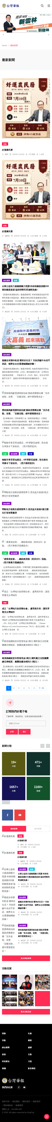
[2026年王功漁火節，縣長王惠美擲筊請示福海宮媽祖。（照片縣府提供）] (25, 998)
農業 (30, 1040)
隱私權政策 (8, 1105)
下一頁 (41, 688)
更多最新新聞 (26, 958)
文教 (30, 454)
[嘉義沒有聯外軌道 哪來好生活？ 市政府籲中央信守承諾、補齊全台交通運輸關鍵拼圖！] (26, 333)
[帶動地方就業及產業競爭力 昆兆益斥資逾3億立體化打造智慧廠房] (26, 494)
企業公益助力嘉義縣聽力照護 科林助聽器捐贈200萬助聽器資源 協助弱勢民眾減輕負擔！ (34, 877)
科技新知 (5, 1061)
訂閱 (12, 732)
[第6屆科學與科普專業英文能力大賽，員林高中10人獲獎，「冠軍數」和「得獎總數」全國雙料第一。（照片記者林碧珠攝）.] (42, 982)
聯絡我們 (36, 1101)
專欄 (4, 1068)
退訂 (24, 732)
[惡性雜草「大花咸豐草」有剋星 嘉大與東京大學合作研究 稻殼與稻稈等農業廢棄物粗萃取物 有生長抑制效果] (42, 998)
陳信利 (7, 312)
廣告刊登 (5, 1101)
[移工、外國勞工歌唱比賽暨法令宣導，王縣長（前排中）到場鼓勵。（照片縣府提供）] (9, 998)
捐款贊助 (16, 1101)
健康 (15, 280)
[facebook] (7, 815)
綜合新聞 (6, 280)
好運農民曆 (7, 150)
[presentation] (3, 34)
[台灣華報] (10, 5)
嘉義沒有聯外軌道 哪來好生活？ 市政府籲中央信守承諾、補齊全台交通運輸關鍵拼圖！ (34, 905)
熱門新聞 (38, 829)
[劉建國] (26, 23)
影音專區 (31, 1068)
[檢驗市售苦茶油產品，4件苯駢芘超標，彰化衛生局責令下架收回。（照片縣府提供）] (26, 444)
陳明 (6, 154)
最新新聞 (14, 829)
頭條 (5, 144)
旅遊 (4, 1054)
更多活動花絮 (26, 1012)
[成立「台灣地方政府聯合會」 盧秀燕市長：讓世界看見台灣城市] (26, 593)
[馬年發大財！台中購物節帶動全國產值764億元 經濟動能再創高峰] (9, 982)
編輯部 (7, 236)
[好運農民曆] (26, 108)
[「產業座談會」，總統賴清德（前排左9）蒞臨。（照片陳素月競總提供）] (26, 543)
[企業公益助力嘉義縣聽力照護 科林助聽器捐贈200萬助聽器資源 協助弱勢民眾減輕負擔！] (26, 258)
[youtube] (19, 815)
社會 (5, 454)
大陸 (30, 1061)
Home (4, 45)
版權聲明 (19, 1105)
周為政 (7, 485)
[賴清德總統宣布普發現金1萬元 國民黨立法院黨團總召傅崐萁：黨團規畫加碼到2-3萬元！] (26, 643)
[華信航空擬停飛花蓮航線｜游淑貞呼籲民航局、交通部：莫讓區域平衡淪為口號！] (25, 982)
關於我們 (26, 1101)
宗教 (4, 1040)
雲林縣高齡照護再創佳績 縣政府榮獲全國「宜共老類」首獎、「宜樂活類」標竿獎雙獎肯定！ (34, 933)
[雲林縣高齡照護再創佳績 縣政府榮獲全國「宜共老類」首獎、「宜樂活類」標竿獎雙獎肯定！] (26, 395)
